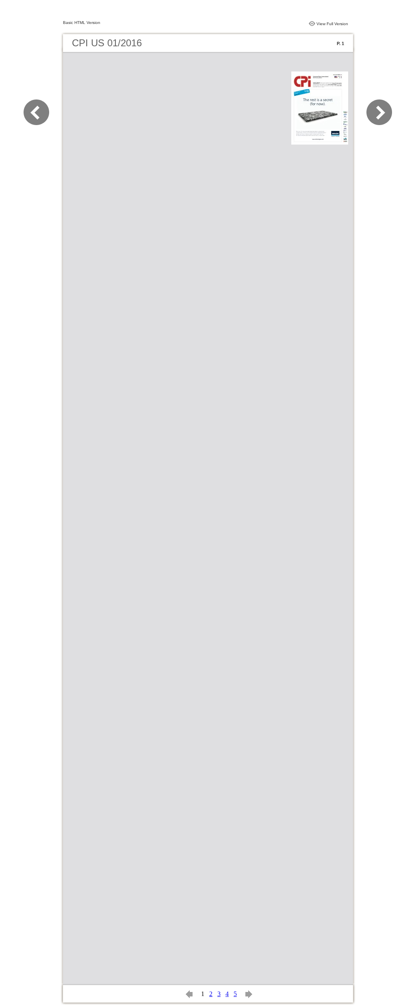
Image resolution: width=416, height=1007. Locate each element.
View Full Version (332, 24)
